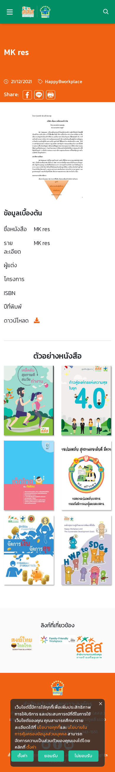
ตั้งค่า (31, 747)
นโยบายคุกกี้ (48, 727)
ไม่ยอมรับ (83, 755)
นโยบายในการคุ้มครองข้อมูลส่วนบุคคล (51, 730)
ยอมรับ (51, 755)
